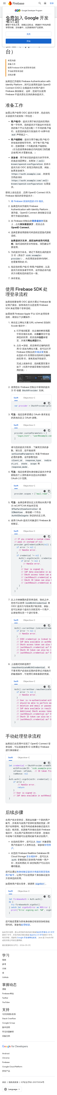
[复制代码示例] (49, 403)
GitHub (5, 977)
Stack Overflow (9, 1018)
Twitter (5, 998)
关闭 (28, 34)
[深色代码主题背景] (44, 403)
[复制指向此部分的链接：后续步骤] (26, 812)
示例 (4, 968)
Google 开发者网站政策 (26, 937)
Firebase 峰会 (8, 993)
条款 (4, 1082)
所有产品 (6, 1071)
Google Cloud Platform (12, 1066)
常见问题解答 (8, 1031)
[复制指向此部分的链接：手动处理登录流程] (43, 736)
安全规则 (30, 856)
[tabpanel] (31, 406)
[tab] (16, 397)
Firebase (6, 1062)
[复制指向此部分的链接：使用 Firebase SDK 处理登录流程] (30, 294)
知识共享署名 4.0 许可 (45, 932)
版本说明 (6, 1027)
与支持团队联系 (9, 1014)
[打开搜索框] (40, 3)
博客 (4, 989)
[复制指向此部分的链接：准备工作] (26, 105)
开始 (28, 41)
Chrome (5, 1058)
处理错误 (25, 924)
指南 (4, 960)
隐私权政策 (13, 1082)
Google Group (8, 1023)
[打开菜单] (4, 3)
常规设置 (39, 352)
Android (5, 1053)
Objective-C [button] (29, 398)
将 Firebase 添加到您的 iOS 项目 (27, 201)
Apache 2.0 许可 (36, 935)
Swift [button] (16, 398)
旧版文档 (6, 1036)
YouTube (6, 1002)
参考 (4, 964)
